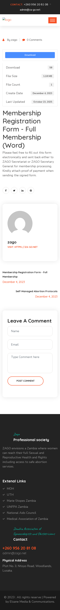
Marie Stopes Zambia (21, 501)
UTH (10, 495)
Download (30, 55)
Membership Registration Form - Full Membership (24, 274)
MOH (10, 489)
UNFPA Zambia (17, 507)
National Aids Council (21, 513)
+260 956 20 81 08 (36, 4)
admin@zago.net (14, 553)
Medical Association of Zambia (27, 519)
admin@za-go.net (30, 10)
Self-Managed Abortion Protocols (37, 291)
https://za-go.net (26, 246)
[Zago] (6, 19)
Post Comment (25, 380)
